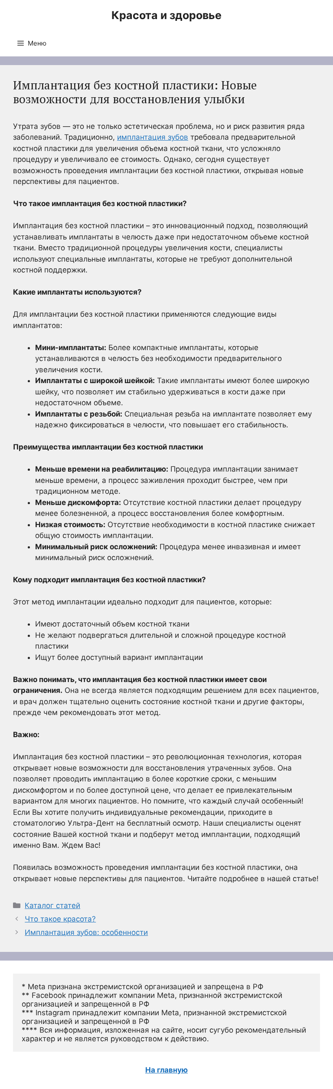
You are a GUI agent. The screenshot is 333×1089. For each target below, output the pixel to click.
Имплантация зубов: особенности (86, 932)
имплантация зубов (152, 137)
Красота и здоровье (166, 15)
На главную (166, 1070)
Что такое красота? (60, 919)
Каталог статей (52, 905)
